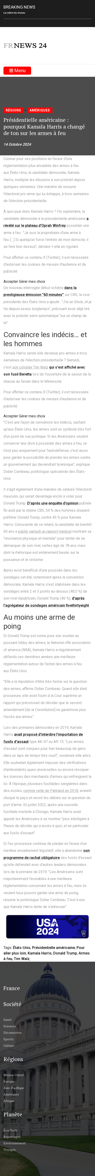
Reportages (12, 1136)
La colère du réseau (14, 13)
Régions (13, 110)
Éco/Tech (10, 1130)
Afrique (8, 1101)
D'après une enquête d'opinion (52, 503)
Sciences (9, 1026)
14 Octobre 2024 (17, 144)
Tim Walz (22, 959)
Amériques (40, 110)
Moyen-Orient (13, 1075)
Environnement (14, 1143)
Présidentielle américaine (53, 947)
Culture (8, 1045)
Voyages (9, 1149)
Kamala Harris (40, 953)
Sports (8, 1039)
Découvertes (12, 1032)
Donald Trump (65, 953)
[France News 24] (25, 45)
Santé (7, 1019)
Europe (8, 1081)
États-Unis (21, 947)
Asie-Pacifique (13, 1088)
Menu (19, 70)
